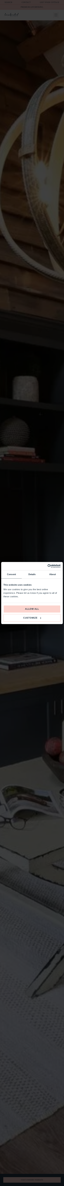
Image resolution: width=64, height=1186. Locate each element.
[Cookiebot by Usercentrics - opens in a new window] (48, 566)
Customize (30, 618)
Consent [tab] (11, 574)
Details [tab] (32, 574)
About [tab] (52, 574)
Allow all (32, 609)
